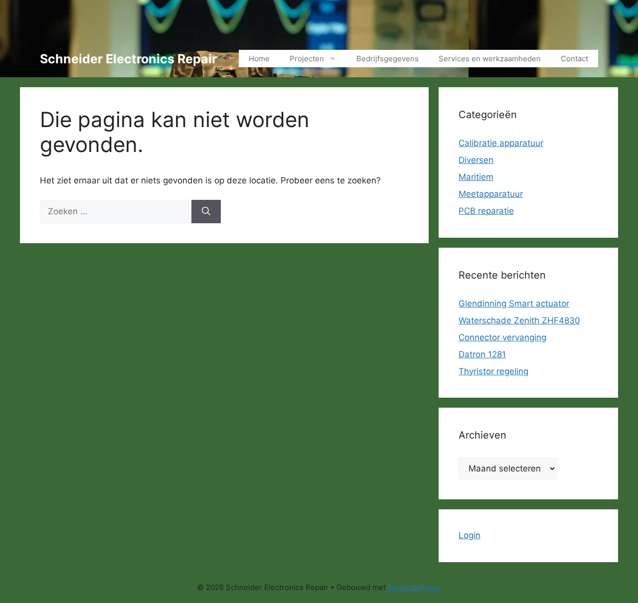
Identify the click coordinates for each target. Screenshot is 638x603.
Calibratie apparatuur (501, 143)
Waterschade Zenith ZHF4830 (519, 320)
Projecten (307, 58)
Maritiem (476, 177)
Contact (574, 58)
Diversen (476, 160)
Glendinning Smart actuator (514, 303)
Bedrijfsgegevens (387, 58)
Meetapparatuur (491, 194)
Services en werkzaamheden (490, 58)
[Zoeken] (206, 212)
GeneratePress (414, 587)
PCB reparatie (486, 211)
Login (469, 535)
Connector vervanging (502, 337)
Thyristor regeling (493, 371)
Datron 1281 (482, 354)
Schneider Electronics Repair (128, 58)
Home (259, 58)
